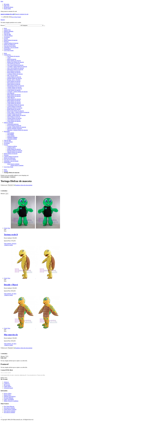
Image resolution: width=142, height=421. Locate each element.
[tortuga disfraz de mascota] (35, 228)
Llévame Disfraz (8, 35)
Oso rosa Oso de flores (10, 46)
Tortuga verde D (11, 234)
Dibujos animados (8, 31)
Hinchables (7, 32)
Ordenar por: (4, 185)
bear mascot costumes (9, 411)
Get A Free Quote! (16, 17)
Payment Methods (8, 398)
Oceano (6, 38)
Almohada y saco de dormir (11, 47)
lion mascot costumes (9, 412)
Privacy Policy (8, 393)
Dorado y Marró (11, 285)
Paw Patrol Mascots (9, 406)
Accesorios (7, 37)
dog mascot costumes (9, 408)
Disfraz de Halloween (9, 44)
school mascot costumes (10, 409)
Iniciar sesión (7, 8)
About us (6, 382)
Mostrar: (3, 193)
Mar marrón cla (11, 335)
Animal (7, 29)
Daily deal (6, 5)
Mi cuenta (6, 4)
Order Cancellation (9, 399)
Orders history (7, 386)
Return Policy (7, 395)
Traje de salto (7, 34)
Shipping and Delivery (10, 396)
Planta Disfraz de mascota (10, 40)
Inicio (5, 169)
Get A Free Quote (8, 167)
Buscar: (3, 25)
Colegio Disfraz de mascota (11, 43)
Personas (6, 41)
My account (7, 385)
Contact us (6, 383)
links (2, 1)
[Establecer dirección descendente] (23, 185)
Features (7, 49)
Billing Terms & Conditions (11, 401)
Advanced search (8, 388)
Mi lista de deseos (8, 7)
